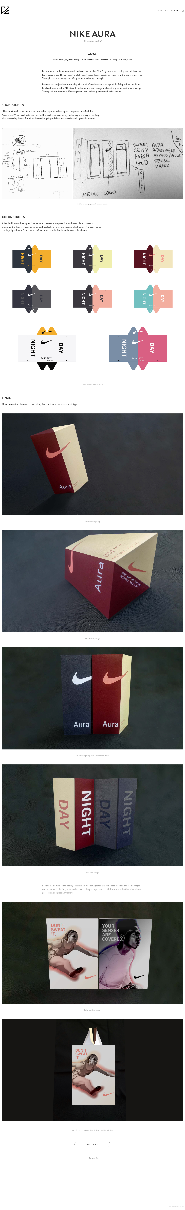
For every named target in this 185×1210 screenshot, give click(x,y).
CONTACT (175, 10)
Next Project (92, 1144)
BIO (166, 10)
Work (159, 10)
